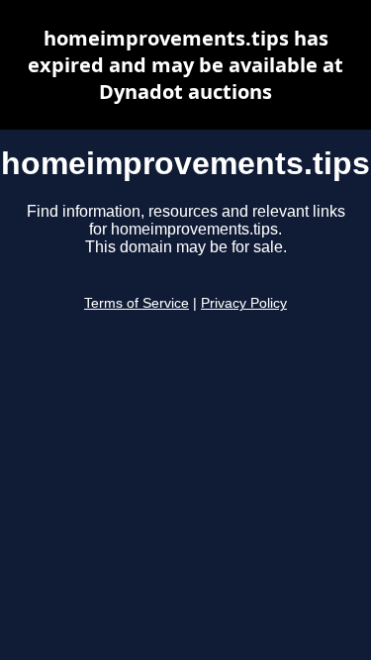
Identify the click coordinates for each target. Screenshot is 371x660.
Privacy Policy (244, 303)
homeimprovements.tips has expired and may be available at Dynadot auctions (185, 65)
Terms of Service (136, 303)
